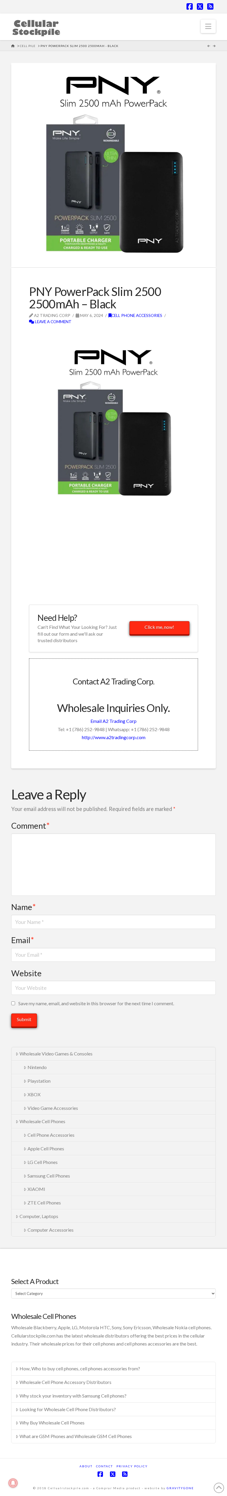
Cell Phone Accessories (136, 315)
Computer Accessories (50, 1230)
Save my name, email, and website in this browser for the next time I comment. (96, 1003)
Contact (104, 1466)
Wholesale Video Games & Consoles (56, 1053)
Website (26, 973)
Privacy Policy (132, 1466)
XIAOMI (36, 1189)
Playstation (39, 1081)
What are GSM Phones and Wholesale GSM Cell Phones (76, 1436)
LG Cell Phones (42, 1162)
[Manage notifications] (13, 1483)
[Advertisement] (98, 334)
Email (22, 940)
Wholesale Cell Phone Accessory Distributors (65, 1382)
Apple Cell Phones (45, 1148)
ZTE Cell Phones (44, 1202)
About (86, 1466)
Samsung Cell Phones (48, 1175)
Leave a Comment (53, 321)
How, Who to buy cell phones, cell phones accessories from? (80, 1368)
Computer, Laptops (39, 1216)
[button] (208, 26)
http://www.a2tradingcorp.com (113, 737)
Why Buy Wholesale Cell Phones (52, 1422)
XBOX (33, 1094)
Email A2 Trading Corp (113, 721)
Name (23, 907)
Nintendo (37, 1067)
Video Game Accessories (52, 1108)
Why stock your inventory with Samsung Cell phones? (73, 1395)
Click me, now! (159, 627)
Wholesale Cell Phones (42, 1121)
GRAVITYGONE (180, 1488)
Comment (30, 825)
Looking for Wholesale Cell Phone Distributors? (68, 1409)
